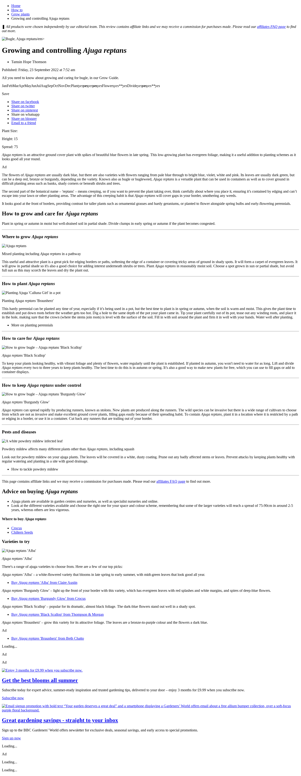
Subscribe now (13, 698)
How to (17, 10)
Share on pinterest (24, 110)
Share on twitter (23, 106)
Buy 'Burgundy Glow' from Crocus (48, 598)
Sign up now (11, 738)
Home (15, 6)
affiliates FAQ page (271, 27)
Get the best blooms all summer (40, 680)
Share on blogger (24, 119)
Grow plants (20, 14)
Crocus (16, 528)
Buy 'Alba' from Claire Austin (44, 583)
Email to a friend (23, 123)
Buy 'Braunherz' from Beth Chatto (47, 638)
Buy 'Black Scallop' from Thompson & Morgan (57, 614)
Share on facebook (25, 102)
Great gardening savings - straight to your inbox (60, 720)
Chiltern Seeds (22, 532)
